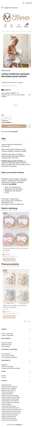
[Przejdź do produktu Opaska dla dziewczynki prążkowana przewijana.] (16, 229)
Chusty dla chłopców (7, 392)
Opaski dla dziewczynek (8, 416)
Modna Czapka (5, 70)
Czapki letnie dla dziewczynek (10, 407)
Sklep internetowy (14, 424)
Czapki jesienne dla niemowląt (10, 399)
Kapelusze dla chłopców (8, 390)
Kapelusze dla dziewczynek (9, 414)
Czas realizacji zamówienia (9, 357)
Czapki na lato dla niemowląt (9, 395)
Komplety (28, 31)
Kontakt (3, 375)
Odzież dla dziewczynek (17, 31)
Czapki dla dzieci (6, 385)
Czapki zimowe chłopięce (8, 388)
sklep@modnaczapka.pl (11, 7)
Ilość (2, 115)
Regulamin (4, 364)
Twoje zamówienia (6, 343)
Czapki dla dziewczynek (8, 406)
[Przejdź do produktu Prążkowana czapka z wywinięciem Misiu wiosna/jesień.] (16, 286)
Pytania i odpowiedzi (7, 335)
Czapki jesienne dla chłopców (10, 400)
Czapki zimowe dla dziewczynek (11, 413)
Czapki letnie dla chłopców (9, 386)
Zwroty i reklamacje (7, 333)
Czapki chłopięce (6, 404)
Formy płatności (6, 353)
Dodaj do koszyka (14, 126)
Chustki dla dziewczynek (8, 418)
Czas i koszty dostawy (8, 355)
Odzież (7, 31)
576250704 (28, 3)
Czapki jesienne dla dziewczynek (11, 411)
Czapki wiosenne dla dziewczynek (11, 409)
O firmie (3, 377)
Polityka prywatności (7, 366)
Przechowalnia (5, 346)
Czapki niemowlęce (7, 393)
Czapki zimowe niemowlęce (9, 420)
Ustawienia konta (6, 344)
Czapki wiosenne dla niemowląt (10, 397)
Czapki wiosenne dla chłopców (10, 402)
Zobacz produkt (9, 259)
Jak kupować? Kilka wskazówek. (11, 368)
